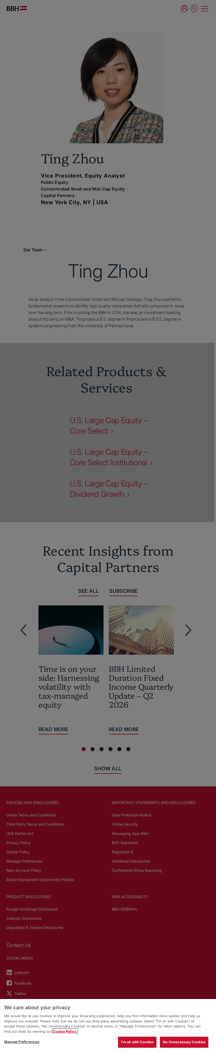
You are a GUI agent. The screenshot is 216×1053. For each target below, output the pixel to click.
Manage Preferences (21, 1042)
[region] (108, 1026)
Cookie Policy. (65, 1031)
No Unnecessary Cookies (184, 1042)
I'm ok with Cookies (137, 1042)
